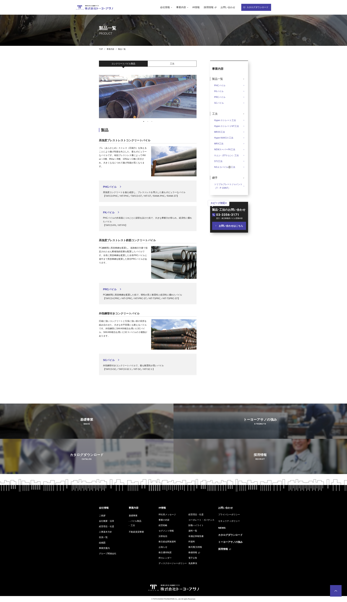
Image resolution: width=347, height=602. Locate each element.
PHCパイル (219, 85)
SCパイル (219, 103)
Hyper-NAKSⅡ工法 (223, 138)
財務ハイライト (196, 525)
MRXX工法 (219, 132)
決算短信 (163, 536)
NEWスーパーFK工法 (224, 149)
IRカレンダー (165, 558)
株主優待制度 (165, 552)
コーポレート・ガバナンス (201, 520)
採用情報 (223, 549)
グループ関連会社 (107, 553)
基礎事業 (133, 515)
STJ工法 (218, 161)
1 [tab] (143, 121)
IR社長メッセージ (167, 514)
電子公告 (192, 558)
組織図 (102, 543)
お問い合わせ (225, 507)
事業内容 (110, 49)
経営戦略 (163, 525)
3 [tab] (151, 121)
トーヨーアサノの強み (230, 542)
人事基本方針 (105, 532)
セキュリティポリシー (229, 521)
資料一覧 (192, 531)
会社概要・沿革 (106, 521)
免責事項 (192, 563)
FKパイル (219, 91)
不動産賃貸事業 (136, 532)
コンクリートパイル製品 (123, 63)
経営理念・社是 (106, 526)
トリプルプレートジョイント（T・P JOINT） (228, 186)
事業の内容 (164, 520)
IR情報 (162, 507)
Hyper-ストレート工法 (225, 120)
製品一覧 (122, 49)
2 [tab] (147, 121)
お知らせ (163, 547)
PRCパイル (219, 97)
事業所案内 (104, 548)
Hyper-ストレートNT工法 (226, 126)
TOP (101, 49)
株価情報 (192, 552)
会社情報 (104, 507)
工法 (172, 63)
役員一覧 (103, 537)
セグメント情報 (166, 531)
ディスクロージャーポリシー (173, 563)
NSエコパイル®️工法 (224, 167)
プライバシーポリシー (229, 514)
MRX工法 (218, 143)
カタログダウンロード (230, 535)
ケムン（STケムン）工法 (226, 155)
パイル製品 (136, 521)
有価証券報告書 (196, 536)
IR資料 (191, 541)
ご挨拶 (102, 515)
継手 (215, 177)
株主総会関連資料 (167, 541)
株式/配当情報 (195, 547)
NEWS (222, 527)
